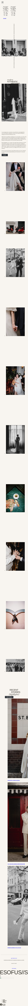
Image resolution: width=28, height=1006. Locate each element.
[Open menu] (2, 2)
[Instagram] (4, 1005)
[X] (3, 1005)
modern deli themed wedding (14, 780)
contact (4, 1002)
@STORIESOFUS (14, 958)
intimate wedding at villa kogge (14, 947)
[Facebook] (1, 1005)
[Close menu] (0, 976)
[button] (15, 191)
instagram (14, 968)
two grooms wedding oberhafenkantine (16, 863)
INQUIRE (4, 18)
